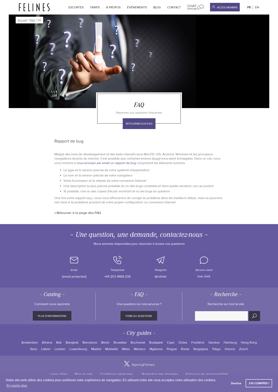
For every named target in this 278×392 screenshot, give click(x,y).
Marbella (111, 349)
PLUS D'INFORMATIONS (52, 316)
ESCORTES (76, 7)
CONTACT (174, 7)
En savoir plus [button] (17, 385)
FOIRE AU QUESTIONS (139, 316)
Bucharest (138, 343)
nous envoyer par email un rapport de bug (106, 163)
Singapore (200, 349)
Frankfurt (197, 343)
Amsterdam (29, 343)
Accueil (22, 20)
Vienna (230, 349)
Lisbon (45, 349)
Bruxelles (120, 343)
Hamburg (230, 343)
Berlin (105, 343)
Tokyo (216, 349)
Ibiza (33, 349)
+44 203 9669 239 (117, 277)
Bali (59, 343)
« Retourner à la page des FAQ (77, 213)
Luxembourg (78, 349)
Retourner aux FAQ (139, 123)
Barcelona (89, 343)
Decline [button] (236, 383)
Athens (47, 343)
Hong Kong (249, 343)
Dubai (183, 343)
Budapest (156, 343)
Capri (171, 343)
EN (257, 7)
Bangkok (72, 343)
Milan (126, 349)
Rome (185, 349)
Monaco (140, 349)
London (60, 349)
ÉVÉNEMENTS (137, 7)
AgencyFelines (143, 364)
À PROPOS (113, 7)
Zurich (243, 349)
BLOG (157, 7)
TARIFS (95, 7)
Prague (172, 349)
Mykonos (156, 349)
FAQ (32, 20)
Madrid (96, 349)
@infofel (160, 277)
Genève (214, 343)
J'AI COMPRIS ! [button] (258, 383)
